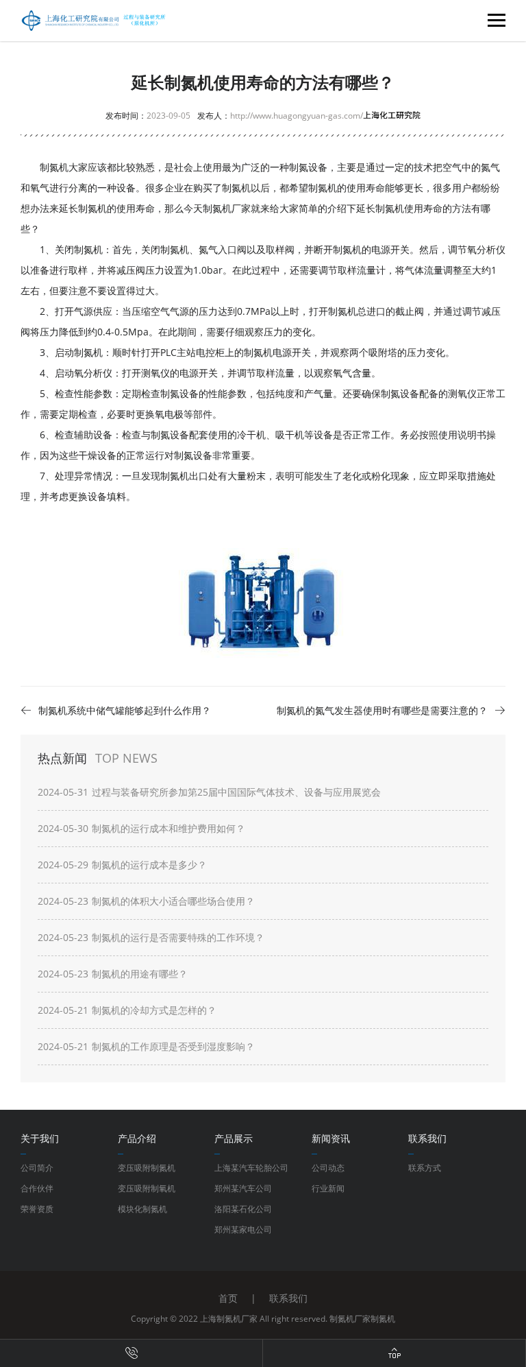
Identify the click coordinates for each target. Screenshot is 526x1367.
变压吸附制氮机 (146, 1168)
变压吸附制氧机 (146, 1188)
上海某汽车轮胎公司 (251, 1168)
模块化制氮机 (142, 1209)
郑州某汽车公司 (243, 1188)
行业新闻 (328, 1188)
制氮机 (383, 1318)
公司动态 (328, 1168)
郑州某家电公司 (243, 1229)
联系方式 (424, 1168)
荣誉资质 (37, 1209)
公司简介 (37, 1168)
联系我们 (288, 1298)
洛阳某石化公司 (243, 1209)
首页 (228, 1298)
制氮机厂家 (227, 208)
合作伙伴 (37, 1188)
